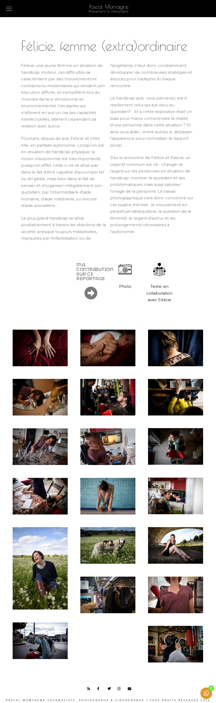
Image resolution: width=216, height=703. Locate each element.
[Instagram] (120, 689)
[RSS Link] (89, 689)
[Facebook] (99, 689)
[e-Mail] (130, 689)
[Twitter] (110, 689)
